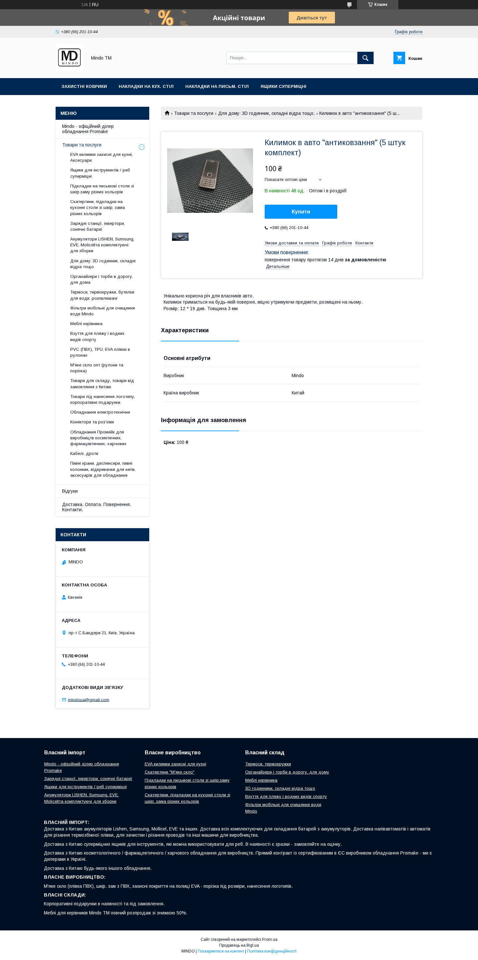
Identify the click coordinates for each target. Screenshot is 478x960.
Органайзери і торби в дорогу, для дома (101, 279)
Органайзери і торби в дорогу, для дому (287, 772)
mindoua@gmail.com (88, 699)
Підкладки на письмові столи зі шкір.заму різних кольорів (102, 189)
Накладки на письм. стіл (217, 86)
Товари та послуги (193, 113)
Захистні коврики (84, 86)
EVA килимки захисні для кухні (175, 763)
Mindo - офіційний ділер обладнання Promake (88, 129)
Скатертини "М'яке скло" (169, 772)
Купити (301, 211)
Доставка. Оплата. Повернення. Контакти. (96, 507)
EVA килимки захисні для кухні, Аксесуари (101, 157)
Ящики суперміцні (283, 86)
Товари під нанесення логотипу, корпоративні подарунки (102, 399)
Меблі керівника (86, 323)
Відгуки (70, 491)
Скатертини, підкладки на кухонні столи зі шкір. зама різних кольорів (97, 207)
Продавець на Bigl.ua (239, 945)
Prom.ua (269, 939)
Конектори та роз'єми (92, 421)
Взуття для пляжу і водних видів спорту (97, 336)
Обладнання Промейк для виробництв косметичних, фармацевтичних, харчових (98, 438)
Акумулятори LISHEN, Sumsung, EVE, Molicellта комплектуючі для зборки (102, 245)
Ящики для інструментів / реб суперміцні (100, 173)
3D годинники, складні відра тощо (280, 788)
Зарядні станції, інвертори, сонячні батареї (97, 226)
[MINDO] (69, 69)
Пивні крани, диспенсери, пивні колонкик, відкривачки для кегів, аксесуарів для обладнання (103, 469)
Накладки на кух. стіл (146, 86)
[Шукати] (365, 58)
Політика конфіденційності (272, 951)
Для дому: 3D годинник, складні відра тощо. (266, 113)
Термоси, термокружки (268, 763)
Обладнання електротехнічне (100, 412)
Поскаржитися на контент (221, 951)
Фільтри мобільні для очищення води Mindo (102, 311)
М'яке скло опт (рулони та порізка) (96, 368)
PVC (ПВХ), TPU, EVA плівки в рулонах (100, 352)
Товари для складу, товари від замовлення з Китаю (102, 383)
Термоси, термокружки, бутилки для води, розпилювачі (102, 295)
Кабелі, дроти (84, 453)
